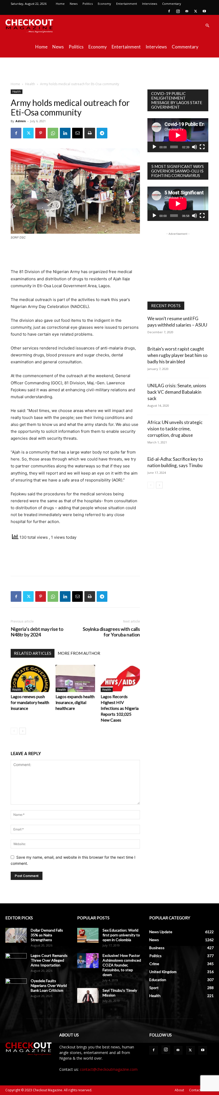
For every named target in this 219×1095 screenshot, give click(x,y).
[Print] (89, 133)
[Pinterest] (40, 133)
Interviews (149, 4)
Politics (88, 4)
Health (30, 84)
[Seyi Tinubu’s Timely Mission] (88, 995)
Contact (195, 1090)
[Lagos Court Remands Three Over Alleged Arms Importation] (16, 960)
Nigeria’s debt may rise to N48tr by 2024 (37, 631)
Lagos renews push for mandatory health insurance (30, 702)
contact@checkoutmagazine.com (109, 1069)
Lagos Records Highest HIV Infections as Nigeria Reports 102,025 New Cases (120, 708)
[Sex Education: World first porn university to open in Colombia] (88, 935)
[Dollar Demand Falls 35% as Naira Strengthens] (16, 935)
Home (60, 4)
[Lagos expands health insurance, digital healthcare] (75, 678)
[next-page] (22, 731)
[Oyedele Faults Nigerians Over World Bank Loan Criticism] (16, 985)
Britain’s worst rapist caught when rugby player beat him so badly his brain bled (177, 355)
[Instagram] (178, 11)
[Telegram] (102, 133)
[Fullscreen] (202, 147)
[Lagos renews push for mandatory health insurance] (30, 678)
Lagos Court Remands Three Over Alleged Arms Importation (49, 960)
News (73, 4)
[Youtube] (204, 11)
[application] (177, 135)
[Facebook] (169, 11)
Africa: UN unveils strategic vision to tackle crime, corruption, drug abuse (174, 428)
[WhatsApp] (53, 133)
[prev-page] (14, 731)
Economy (104, 4)
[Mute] (194, 147)
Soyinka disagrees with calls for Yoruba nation (111, 631)
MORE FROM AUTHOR (79, 653)
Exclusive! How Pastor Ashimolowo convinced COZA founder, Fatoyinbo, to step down (122, 965)
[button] (207, 25)
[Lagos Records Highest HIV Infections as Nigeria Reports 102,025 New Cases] (120, 678)
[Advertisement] (109, 69)
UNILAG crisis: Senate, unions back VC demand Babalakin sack (176, 392)
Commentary (171, 4)
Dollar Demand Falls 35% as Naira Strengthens (47, 935)
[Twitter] (195, 11)
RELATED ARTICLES (32, 653)
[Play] (154, 147)
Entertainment (126, 4)
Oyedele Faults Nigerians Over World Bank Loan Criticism (49, 985)
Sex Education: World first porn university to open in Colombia (121, 935)
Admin (20, 121)
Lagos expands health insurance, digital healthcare (75, 702)
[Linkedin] (65, 133)
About (179, 1090)
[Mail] (187, 11)
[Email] (77, 133)
